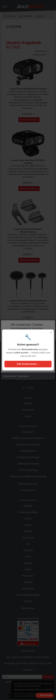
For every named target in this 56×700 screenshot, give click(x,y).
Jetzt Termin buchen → (28, 364)
